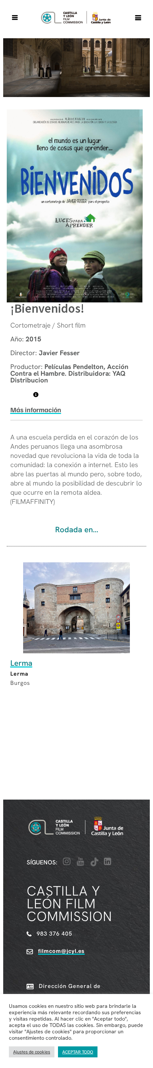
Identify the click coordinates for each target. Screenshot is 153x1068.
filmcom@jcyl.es (61, 950)
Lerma (21, 663)
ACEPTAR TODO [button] (77, 1052)
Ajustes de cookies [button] (31, 1052)
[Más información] (35, 394)
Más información (35, 409)
